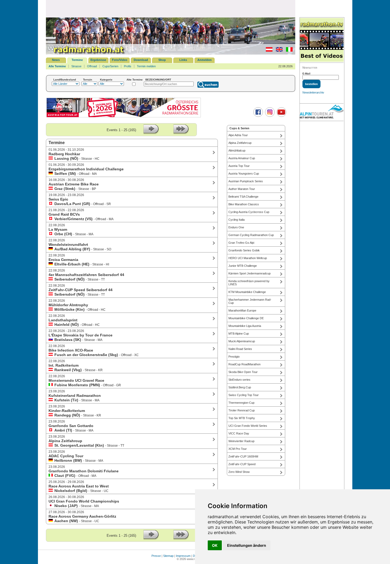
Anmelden (204, 59)
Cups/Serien (110, 66)
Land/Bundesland (64, 79)
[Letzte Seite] (181, 133)
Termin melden (146, 66)
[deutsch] (267, 50)
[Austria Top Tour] (123, 117)
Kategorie (106, 79)
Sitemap (168, 555)
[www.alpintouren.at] (322, 112)
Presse (156, 555)
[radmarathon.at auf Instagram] (269, 115)
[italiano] (288, 50)
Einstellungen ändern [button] (246, 545)
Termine (77, 59)
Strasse (76, 66)
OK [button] (215, 545)
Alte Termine (135, 79)
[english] (278, 50)
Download (141, 59)
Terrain (87, 79)
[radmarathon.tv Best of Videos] (322, 40)
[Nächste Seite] (151, 133)
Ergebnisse (98, 59)
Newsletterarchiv (313, 92)
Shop (162, 59)
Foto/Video (119, 59)
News (56, 59)
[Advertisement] (171, 8)
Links (183, 59)
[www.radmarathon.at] (85, 53)
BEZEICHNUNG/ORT (158, 79)
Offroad (92, 66)
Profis (127, 66)
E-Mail (306, 73)
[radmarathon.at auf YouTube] (280, 115)
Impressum (183, 555)
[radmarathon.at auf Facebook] (257, 115)
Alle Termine (57, 66)
